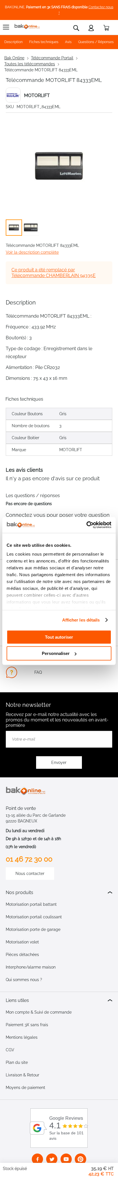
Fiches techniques (43, 42)
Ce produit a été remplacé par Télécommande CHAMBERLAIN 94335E (53, 272)
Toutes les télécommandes (29, 64)
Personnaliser (56, 653)
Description (13, 42)
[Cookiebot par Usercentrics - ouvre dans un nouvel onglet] (86, 525)
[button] (31, 227)
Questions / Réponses (96, 42)
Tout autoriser (59, 636)
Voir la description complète (32, 252)
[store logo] (27, 26)
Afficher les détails (81, 620)
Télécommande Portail (52, 58)
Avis (68, 42)
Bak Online (14, 58)
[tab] (59, 892)
